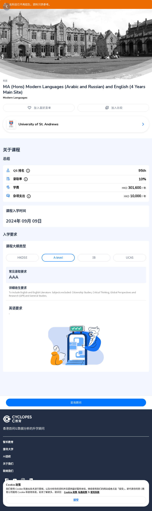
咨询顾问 (76, 402)
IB (93, 258)
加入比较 (117, 107)
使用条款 (94, 492)
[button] (76, 449)
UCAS (130, 258)
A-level (58, 258)
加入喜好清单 (42, 107)
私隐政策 (82, 492)
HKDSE (22, 258)
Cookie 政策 (70, 492)
